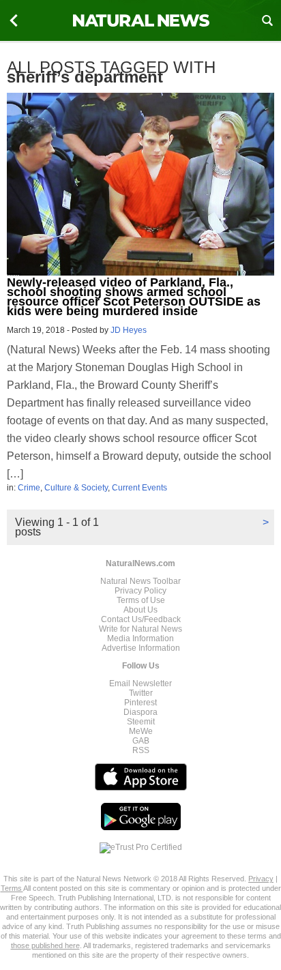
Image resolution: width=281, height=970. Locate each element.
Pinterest (140, 702)
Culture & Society (76, 488)
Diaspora (140, 712)
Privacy (260, 879)
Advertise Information (141, 648)
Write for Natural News (140, 629)
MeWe (141, 731)
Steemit (141, 721)
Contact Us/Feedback (141, 619)
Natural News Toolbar (140, 581)
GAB (140, 741)
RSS (140, 750)
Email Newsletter (140, 683)
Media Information (140, 638)
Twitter (141, 693)
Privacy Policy (140, 591)
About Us (140, 610)
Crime (29, 488)
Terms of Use (141, 600)
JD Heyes (128, 330)
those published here (45, 945)
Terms (12, 888)
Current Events (139, 488)
